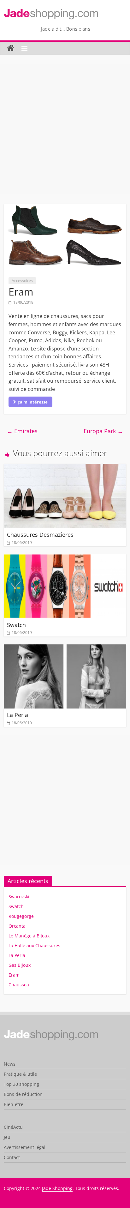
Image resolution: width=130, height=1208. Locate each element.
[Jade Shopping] (11, 48)
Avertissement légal (24, 1147)
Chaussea (19, 985)
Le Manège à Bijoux (29, 936)
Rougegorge (21, 916)
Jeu (7, 1137)
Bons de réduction (23, 1094)
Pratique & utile (20, 1074)
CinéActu (13, 1127)
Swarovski (19, 897)
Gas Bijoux (20, 965)
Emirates (22, 431)
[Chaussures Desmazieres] (65, 467)
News (9, 1064)
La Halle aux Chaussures (34, 945)
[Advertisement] (65, 129)
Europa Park (103, 431)
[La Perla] (65, 648)
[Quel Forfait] (51, 1032)
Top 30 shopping (21, 1084)
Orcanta (17, 926)
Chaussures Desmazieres (40, 534)
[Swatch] (65, 557)
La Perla (17, 715)
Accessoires (22, 280)
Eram (14, 975)
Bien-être (13, 1104)
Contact (12, 1157)
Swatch (16, 625)
